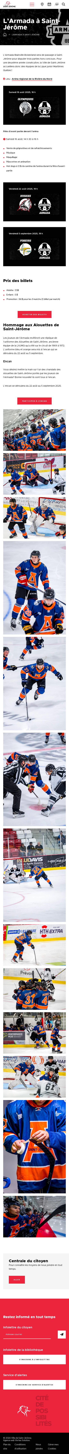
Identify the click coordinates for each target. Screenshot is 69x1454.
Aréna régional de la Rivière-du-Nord (32, 79)
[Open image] (34, 430)
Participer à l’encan (34, 401)
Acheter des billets (34, 314)
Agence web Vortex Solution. (16, 1440)
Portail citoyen (56, 4)
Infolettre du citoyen (17, 1327)
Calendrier (49, 4)
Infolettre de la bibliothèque (23, 1350)
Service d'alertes (15, 1375)
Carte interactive (42, 4)
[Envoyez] (62, 1335)
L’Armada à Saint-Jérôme (26, 34)
